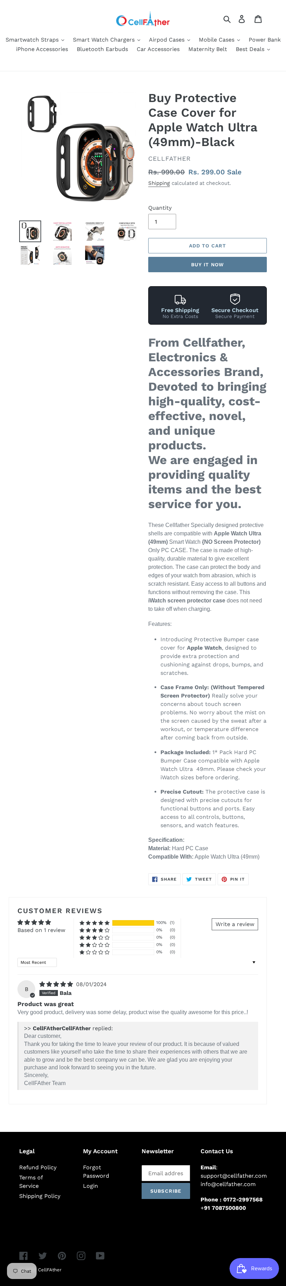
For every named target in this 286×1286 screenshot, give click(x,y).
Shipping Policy (39, 1196)
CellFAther (49, 1269)
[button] (95, 923)
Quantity (160, 207)
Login (90, 1186)
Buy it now (207, 264)
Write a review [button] (235, 924)
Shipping (159, 183)
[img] (57, 984)
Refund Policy (38, 1167)
